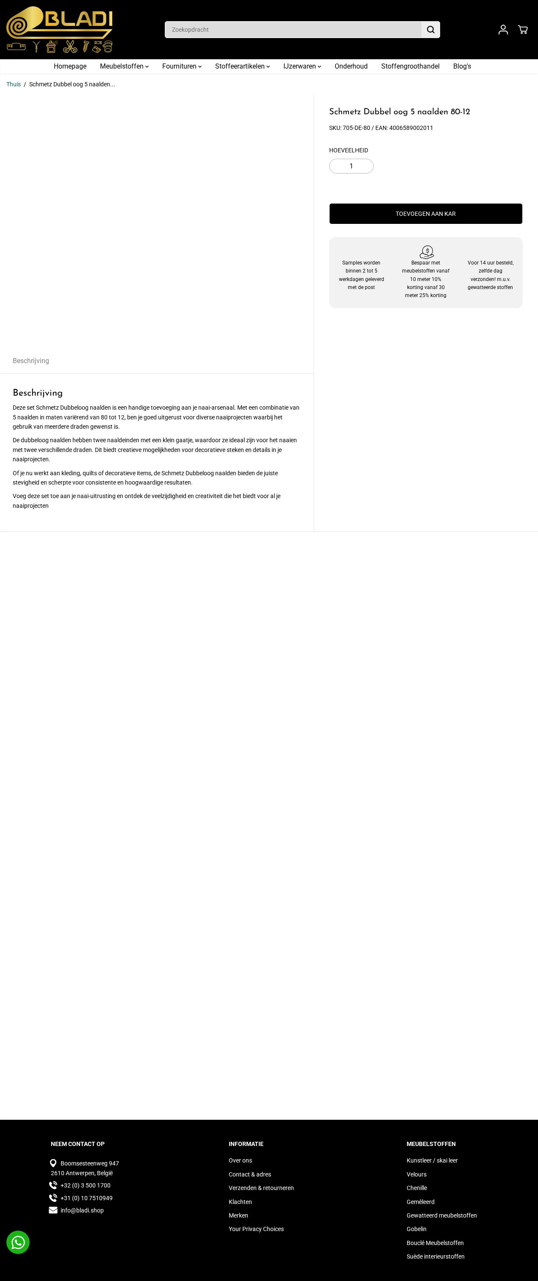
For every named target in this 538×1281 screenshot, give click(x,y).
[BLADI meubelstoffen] (59, 29)
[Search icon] (431, 29)
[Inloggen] (503, 30)
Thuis (13, 84)
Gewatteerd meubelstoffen (442, 1215)
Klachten (240, 1201)
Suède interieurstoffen (436, 1256)
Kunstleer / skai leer (432, 1160)
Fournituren (180, 66)
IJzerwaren (300, 66)
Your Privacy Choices (256, 1229)
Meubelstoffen (122, 66)
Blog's (462, 66)
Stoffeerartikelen (240, 66)
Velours (417, 1174)
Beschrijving (31, 361)
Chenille (417, 1188)
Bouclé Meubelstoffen (435, 1243)
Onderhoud (351, 66)
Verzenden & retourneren (261, 1188)
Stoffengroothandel (410, 66)
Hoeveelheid (348, 150)
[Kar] (523, 30)
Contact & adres (250, 1174)
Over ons (240, 1160)
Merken (238, 1215)
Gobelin (417, 1229)
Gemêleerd (421, 1201)
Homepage (70, 66)
